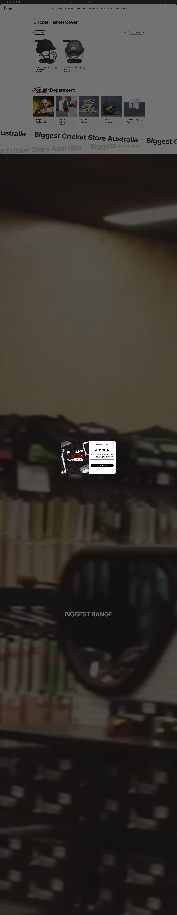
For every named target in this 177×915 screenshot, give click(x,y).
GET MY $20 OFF (102, 465)
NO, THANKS (102, 469)
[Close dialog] (114, 443)
